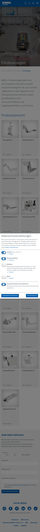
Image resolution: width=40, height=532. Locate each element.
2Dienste (10, 260)
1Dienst (10, 254)
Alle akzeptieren (32, 295)
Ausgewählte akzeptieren (10, 295)
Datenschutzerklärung (11, 247)
